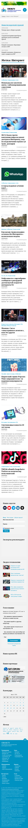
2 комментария (22, 336)
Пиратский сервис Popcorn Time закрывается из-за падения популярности (13, 379)
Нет (5, 637)
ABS (21, 731)
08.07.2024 (4, 191)
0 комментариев (22, 90)
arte (7, 729)
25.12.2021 (4, 430)
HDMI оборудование (7, 769)
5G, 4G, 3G (4, 275)
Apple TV (12, 728)
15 (20, 705)
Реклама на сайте (19, 778)
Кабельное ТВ (5, 758)
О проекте (17, 775)
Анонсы (3, 229)
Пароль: (5, 524)
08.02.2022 (4, 239)
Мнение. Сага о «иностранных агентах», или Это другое (12, 330)
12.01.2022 (4, 336)
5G (11, 733)
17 (4, 708)
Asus (16, 733)
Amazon (9, 731)
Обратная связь (18, 780)
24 (4, 711)
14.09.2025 (4, 90)
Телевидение (5, 750)
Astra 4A (5, 728)
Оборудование (5, 764)
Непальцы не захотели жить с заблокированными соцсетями (13, 85)
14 (17, 705)
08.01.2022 (4, 384)
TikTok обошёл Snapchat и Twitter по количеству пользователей (12, 471)
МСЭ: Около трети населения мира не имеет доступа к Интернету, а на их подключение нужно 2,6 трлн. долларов (13, 139)
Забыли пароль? (18, 517)
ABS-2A (10, 729)
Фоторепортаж (5, 780)
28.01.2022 (4, 288)
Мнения (3, 325)
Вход (4, 517)
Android (4, 731)
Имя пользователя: (8, 519)
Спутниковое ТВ (12, 422)
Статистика (5, 132)
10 (4, 705)
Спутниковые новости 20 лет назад (12, 426)
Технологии (13, 132)
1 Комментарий (22, 477)
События (4, 80)
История (4, 422)
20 (14, 708)
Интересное (4, 774)
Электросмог (5, 781)
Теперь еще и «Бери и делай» (11, 30)
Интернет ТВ (18, 324)
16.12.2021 (4, 477)
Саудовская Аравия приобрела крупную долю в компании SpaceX (11, 37)
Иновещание (5, 761)
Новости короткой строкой (13, 25)
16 (23, 705)
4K (7, 733)
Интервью (4, 778)
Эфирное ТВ (5, 759)
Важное (16, 764)
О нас (15, 774)
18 (7, 708)
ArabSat (16, 728)
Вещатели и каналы (7, 324)
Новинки (4, 766)
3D (8, 728)
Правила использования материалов (10, 789)
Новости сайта (18, 777)
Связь (15, 750)
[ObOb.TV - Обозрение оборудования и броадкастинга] (11, 10)
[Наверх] (25, 740)
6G (13, 733)
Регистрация (10, 517)
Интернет (17, 752)
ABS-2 (18, 731)
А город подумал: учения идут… (12, 187)
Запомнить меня (9, 528)
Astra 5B (14, 731)
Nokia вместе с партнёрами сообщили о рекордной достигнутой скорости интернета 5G (13, 281)
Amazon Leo (16, 729)
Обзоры (4, 767)
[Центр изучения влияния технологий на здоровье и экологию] (14, 5)
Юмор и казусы (11, 325)
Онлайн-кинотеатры (8, 374)
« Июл (4, 716)
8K (20, 728)
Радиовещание (18, 755)
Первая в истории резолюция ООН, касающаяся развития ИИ (17, 567)
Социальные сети (12, 80)
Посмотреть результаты (14, 643)
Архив (14, 645)
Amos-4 (21, 729)
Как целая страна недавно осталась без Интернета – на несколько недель (12, 234)
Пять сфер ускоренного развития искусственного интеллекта (17, 588)
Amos (4, 733)
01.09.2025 (4, 147)
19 (11, 708)
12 (11, 705)
